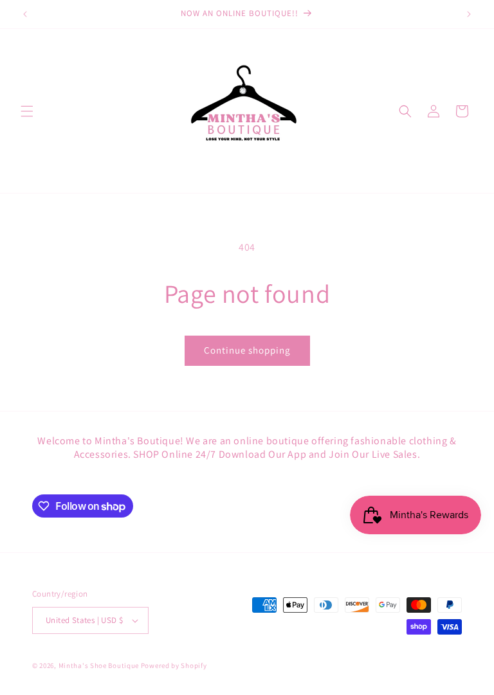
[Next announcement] (469, 14)
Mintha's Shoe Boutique (99, 665)
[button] (27, 111)
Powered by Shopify (174, 665)
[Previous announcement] (25, 14)
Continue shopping (247, 350)
